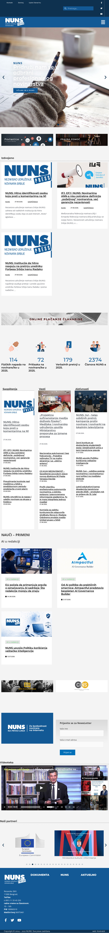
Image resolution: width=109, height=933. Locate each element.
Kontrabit (101, 931)
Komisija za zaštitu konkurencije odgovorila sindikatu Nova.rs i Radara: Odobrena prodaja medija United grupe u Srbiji (53, 515)
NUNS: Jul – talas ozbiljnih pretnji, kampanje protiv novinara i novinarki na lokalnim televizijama (90, 421)
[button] (69, 22)
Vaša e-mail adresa (68, 740)
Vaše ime (64, 728)
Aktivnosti (82, 389)
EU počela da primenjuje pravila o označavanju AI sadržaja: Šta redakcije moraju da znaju (26, 588)
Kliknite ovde (23, 104)
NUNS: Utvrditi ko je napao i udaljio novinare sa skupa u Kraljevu (17, 499)
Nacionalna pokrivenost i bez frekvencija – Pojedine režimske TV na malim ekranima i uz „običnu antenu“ (54, 458)
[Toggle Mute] (43, 807)
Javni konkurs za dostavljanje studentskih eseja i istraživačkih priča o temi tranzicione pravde (89, 446)
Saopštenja (33, 202)
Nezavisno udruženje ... (18, 769)
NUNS (7, 202)
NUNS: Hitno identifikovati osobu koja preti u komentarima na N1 (26, 195)
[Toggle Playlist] (74, 807)
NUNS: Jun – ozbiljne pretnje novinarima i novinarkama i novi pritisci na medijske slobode (90, 475)
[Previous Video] (66, 807)
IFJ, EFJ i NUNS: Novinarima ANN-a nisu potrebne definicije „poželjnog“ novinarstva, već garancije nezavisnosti (81, 198)
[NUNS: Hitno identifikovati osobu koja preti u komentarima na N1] (18, 406)
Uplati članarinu (35, 3)
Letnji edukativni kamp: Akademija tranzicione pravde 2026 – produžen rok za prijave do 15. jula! (90, 490)
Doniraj (21, 3)
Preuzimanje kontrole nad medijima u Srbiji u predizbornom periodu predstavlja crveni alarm (16, 485)
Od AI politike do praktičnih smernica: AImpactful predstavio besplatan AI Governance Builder (82, 589)
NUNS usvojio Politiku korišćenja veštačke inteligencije (87, 460)
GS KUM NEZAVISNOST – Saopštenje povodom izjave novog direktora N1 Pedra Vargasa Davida (54, 475)
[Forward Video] (70, 807)
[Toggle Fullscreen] (78, 807)
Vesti (42, 389)
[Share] (58, 807)
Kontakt (10, 3)
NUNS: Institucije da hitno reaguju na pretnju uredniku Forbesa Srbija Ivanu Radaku (24, 266)
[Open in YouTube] (62, 807)
